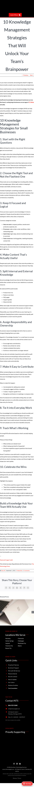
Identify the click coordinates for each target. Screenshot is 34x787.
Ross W (3, 570)
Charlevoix (21, 638)
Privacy (19, 778)
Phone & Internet (12, 673)
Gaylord (7, 643)
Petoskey (8, 638)
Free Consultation (12, 688)
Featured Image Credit (6, 560)
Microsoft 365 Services (14, 670)
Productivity (19, 570)
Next (31, 75)
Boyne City (8, 648)
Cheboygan (21, 641)
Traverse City (9, 645)
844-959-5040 (12, 705)
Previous (25, 75)
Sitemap (15, 778)
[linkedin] (20, 764)
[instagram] (17, 764)
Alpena (20, 645)
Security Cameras (12, 676)
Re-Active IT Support (13, 668)
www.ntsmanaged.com (8, 769)
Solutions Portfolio (13, 685)
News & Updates (12, 679)
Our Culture (11, 682)
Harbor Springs (9, 641)
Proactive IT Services (13, 665)
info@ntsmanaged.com (14, 708)
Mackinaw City (22, 643)
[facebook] (14, 764)
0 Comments (27, 570)
